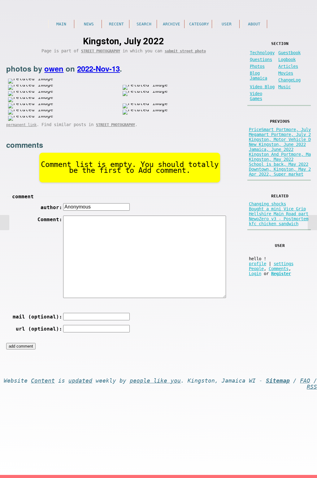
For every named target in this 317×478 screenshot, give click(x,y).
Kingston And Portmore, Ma (280, 154)
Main (61, 24)
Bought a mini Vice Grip (277, 208)
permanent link (21, 125)
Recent (116, 24)
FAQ (305, 381)
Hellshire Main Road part (278, 213)
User (227, 24)
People (256, 268)
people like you (155, 381)
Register (281, 273)
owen (53, 68)
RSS (312, 387)
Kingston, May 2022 (271, 159)
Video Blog (262, 86)
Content (43, 381)
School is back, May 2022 (278, 164)
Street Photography (100, 51)
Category (199, 24)
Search (144, 24)
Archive (171, 24)
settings (283, 263)
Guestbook (289, 52)
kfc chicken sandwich (273, 223)
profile (257, 263)
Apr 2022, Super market (276, 174)
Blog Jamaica (258, 76)
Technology (262, 52)
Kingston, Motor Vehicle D (280, 139)
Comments (279, 268)
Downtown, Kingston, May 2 (280, 169)
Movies (285, 73)
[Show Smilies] (19, 301)
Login (255, 273)
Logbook (287, 59)
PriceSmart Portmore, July (280, 129)
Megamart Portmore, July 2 (280, 134)
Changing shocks (267, 203)
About (254, 24)
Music (284, 86)
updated (80, 381)
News (89, 24)
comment (23, 197)
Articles (288, 66)
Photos (257, 66)
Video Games (256, 96)
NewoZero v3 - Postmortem (278, 218)
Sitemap (278, 381)
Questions (261, 59)
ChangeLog (289, 79)
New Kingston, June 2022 (277, 144)
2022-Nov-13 (98, 68)
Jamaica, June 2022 (271, 149)
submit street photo (185, 51)
